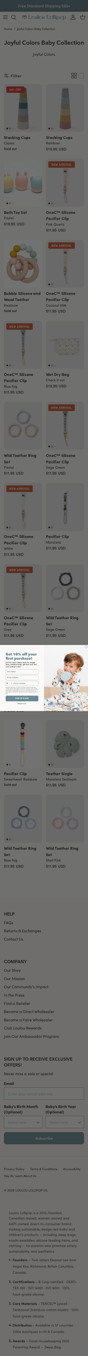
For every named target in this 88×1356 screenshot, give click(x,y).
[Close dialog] (86, 646)
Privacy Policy (34, 691)
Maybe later (22, 703)
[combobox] (9, 683)
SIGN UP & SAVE (22, 698)
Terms (7, 693)
